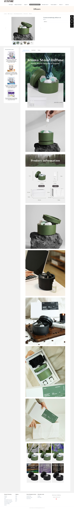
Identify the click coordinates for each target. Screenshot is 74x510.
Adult (16, 499)
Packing (39, 50)
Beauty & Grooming (7, 494)
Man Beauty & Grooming (8, 501)
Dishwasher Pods (29, 497)
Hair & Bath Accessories (8, 499)
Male (16, 498)
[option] (23, 28)
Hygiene (16, 494)
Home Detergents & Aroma (18, 13)
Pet (16, 501)
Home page (11, 4)
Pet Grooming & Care (7, 502)
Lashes (5, 497)
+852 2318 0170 (56, 497)
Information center (41, 494)
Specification (34, 50)
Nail (5, 498)
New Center (39, 497)
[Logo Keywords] (9, 1)
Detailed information (26, 50)
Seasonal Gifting (7, 503)
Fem (16, 497)
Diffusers (30, 13)
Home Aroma (26, 13)
